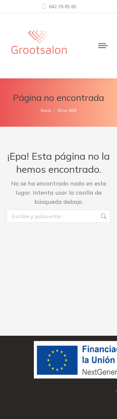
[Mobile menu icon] (103, 46)
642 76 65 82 (62, 6)
